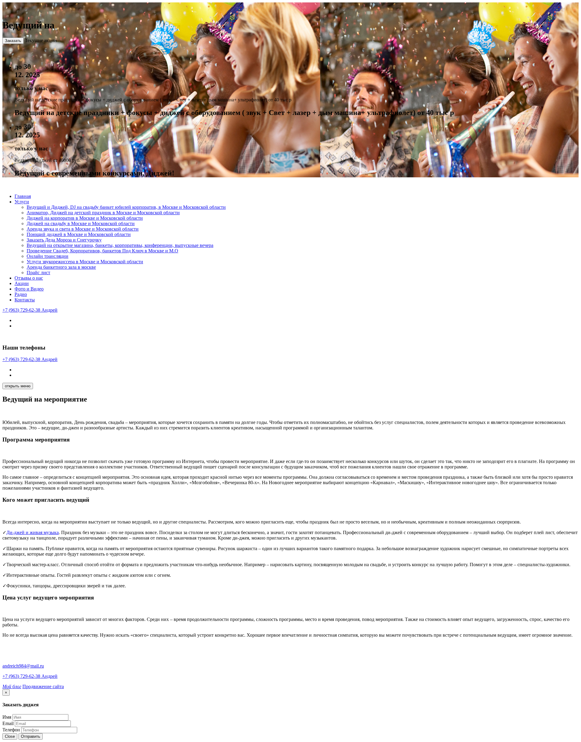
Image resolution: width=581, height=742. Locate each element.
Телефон (11, 729)
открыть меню (18, 386)
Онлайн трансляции (47, 256)
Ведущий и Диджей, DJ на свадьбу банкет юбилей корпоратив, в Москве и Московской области (126, 207)
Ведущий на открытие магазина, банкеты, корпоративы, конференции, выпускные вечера (120, 245)
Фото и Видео (29, 288)
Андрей (29, 310)
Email (8, 723)
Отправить (30, 736)
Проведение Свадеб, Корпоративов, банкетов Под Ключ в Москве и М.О (102, 250)
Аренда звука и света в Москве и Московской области (83, 228)
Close (10, 736)
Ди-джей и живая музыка (32, 532)
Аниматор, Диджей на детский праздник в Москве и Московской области (103, 212)
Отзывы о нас (29, 278)
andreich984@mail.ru (23, 665)
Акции (22, 283)
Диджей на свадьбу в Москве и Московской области (81, 223)
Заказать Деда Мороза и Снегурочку (64, 239)
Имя (6, 717)
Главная (23, 196)
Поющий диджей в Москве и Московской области (79, 234)
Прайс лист (38, 272)
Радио (21, 294)
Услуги (22, 201)
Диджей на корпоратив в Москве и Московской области (85, 218)
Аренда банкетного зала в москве (61, 267)
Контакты (25, 299)
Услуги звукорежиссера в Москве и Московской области (85, 261)
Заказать (13, 40)
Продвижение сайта (43, 686)
